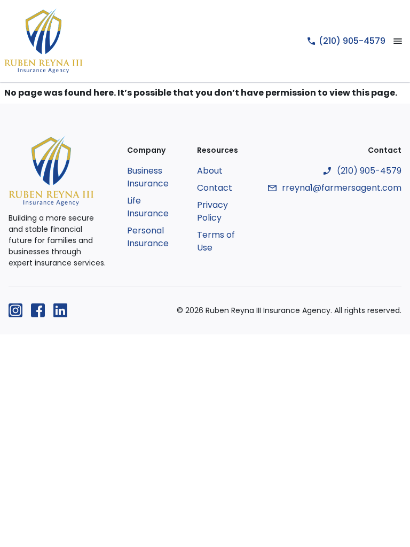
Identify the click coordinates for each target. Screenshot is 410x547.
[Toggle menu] (398, 41)
